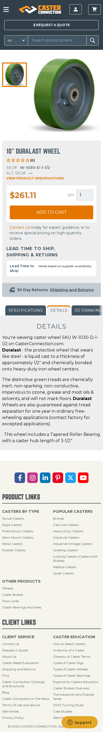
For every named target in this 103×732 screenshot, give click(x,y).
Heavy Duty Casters (68, 531)
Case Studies (62, 711)
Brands (58, 518)
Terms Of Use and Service (21, 705)
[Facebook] (20, 477)
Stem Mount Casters (17, 537)
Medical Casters (64, 567)
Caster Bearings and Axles (21, 607)
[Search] (93, 40)
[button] (14, 74)
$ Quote (51, 25)
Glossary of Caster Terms (71, 656)
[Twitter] (70, 477)
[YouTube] (83, 477)
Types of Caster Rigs (68, 663)
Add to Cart (51, 212)
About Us (9, 656)
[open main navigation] (6, 9)
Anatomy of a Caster (69, 650)
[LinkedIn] (45, 477)
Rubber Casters (14, 550)
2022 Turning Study (68, 705)
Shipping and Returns (19, 669)
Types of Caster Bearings (71, 675)
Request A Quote (15, 650)
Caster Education (74, 637)
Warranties (10, 711)
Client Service (18, 637)
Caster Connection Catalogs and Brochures (23, 684)
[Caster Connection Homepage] (39, 9)
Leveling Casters (65, 550)
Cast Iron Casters (66, 525)
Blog (5, 692)
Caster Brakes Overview (71, 688)
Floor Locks (10, 601)
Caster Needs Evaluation (20, 663)
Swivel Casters (13, 518)
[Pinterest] (58, 477)
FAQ (5, 675)
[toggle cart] (94, 9)
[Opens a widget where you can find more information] (79, 722)
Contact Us (20, 227)
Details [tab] (58, 310)
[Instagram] (32, 477)
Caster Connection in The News (25, 699)
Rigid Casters (12, 525)
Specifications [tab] (25, 310)
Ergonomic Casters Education (76, 682)
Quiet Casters (63, 573)
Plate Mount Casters (17, 531)
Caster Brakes (12, 595)
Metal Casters (12, 544)
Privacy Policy (13, 718)
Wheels (7, 588)
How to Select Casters (69, 644)
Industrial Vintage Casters (72, 544)
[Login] (75, 9)
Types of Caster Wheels (70, 669)
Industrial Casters (66, 537)
